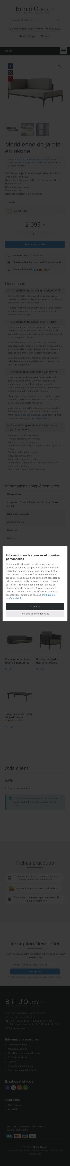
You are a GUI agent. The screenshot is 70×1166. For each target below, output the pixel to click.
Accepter (35, 606)
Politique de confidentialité (35, 613)
